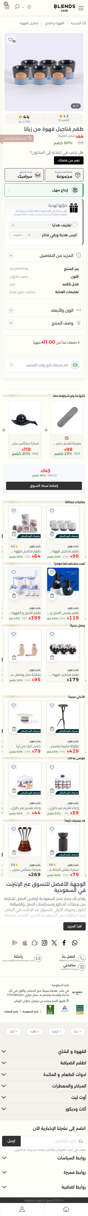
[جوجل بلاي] (15, 944)
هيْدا (33, 1031)
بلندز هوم (73, 546)
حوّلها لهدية (57, 205)
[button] (81, 7)
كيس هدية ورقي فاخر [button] (59, 235)
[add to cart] (52, 534)
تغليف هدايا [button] (61, 225)
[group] (44, 72)
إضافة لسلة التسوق (44, 486)
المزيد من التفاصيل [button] (56, 255)
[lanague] (26, 7)
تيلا (76, 1031)
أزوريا (55, 1031)
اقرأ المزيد (74, 926)
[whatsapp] (74, 944)
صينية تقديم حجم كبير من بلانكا (66, 443)
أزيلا (12, 1031)
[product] (63, 522)
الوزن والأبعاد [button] (62, 310)
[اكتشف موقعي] (11, 365)
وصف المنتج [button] (62, 323)
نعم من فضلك (69, 160)
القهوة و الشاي (54, 23)
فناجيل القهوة (28, 23)
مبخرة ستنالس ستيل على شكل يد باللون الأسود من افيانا (24, 443)
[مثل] (52, 511)
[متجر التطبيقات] (25, 944)
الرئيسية (76, 23)
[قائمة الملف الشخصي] (22, 1210)
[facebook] (64, 944)
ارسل (11, 1141)
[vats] (80, 1011)
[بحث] (16, 7)
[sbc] (65, 1011)
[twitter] (54, 944)
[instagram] (45, 944)
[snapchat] (35, 944)
